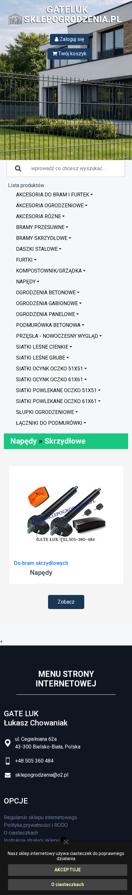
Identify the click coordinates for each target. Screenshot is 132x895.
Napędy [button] (26, 282)
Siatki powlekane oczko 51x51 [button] (56, 390)
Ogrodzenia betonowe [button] (46, 292)
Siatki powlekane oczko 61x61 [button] (56, 401)
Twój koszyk (72, 54)
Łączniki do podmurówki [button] (49, 423)
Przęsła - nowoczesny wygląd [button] (57, 336)
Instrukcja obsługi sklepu (32, 840)
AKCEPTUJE (67, 869)
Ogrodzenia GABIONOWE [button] (47, 303)
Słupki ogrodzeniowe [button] (45, 412)
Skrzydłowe (65, 441)
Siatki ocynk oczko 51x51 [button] (49, 369)
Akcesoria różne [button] (38, 216)
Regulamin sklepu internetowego (40, 817)
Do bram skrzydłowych (41, 563)
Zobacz (66, 602)
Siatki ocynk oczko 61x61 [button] (49, 379)
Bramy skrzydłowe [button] (41, 238)
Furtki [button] (24, 260)
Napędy (23, 441)
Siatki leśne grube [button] (40, 358)
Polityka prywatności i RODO (36, 825)
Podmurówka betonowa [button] (48, 325)
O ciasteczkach (67, 884)
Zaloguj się (71, 39)
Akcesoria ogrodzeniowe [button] (50, 205)
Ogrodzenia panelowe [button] (45, 314)
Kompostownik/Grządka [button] (49, 271)
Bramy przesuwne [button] (40, 227)
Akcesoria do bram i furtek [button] (52, 195)
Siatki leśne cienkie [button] (42, 347)
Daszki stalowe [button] (37, 249)
